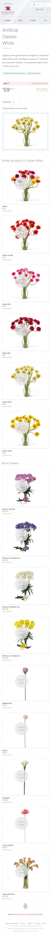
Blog (43, 923)
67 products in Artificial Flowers (29, 914)
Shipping (37, 923)
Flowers (7, 20)
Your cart (43, 9)
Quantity (7, 102)
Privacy (23, 923)
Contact (29, 923)
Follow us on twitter (12, 923)
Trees (20, 20)
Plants (33, 20)
